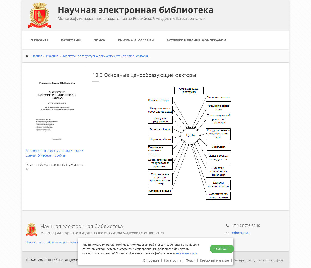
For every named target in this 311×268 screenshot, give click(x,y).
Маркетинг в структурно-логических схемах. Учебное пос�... (106, 56)
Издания (52, 56)
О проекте (39, 40)
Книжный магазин (136, 40)
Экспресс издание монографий (196, 40)
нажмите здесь (186, 253)
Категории (71, 40)
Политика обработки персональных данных (60, 242)
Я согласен (222, 249)
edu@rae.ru (241, 232)
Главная (36, 56)
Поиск (99, 40)
